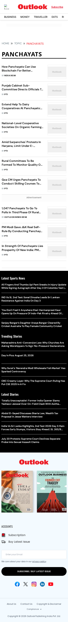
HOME (5, 43)
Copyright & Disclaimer (49, 603)
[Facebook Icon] (17, 584)
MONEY (25, 16)
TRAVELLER (40, 16)
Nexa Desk (10, 75)
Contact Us (26, 603)
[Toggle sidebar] (9, 6)
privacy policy (39, 561)
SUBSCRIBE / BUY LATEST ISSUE (34, 571)
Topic (18, 43)
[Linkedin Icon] (42, 584)
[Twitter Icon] (25, 584)
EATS (55, 16)
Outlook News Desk (15, 217)
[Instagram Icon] (34, 584)
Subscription (16, 535)
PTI (6, 94)
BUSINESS (10, 16)
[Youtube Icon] (51, 584)
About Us (11, 603)
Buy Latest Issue (19, 542)
